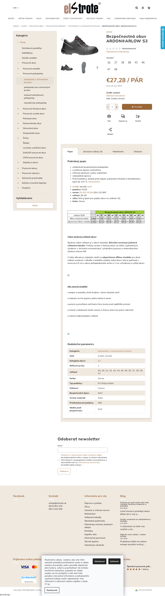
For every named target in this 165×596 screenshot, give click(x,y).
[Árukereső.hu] (29, 578)
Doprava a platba (93, 503)
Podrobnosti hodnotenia (117, 51)
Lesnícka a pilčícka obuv (34, 147)
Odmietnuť (100, 561)
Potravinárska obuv (32, 123)
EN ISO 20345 (86, 192)
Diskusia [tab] (138, 151)
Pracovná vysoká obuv (34, 113)
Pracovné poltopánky (33, 73)
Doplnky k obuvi (30, 162)
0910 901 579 (56, 506)
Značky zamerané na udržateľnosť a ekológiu (135, 520)
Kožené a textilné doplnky (34, 183)
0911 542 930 (56, 509)
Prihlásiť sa (64, 471)
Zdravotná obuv (30, 128)
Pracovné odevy (29, 168)
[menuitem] (11, 18)
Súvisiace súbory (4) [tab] (92, 151)
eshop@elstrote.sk (57, 503)
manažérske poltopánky (35, 103)
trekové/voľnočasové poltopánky (34, 96)
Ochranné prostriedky (32, 178)
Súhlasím (114, 561)
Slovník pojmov (92, 541)
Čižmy (26, 138)
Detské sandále (29, 58)
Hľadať (35, 205)
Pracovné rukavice (31, 173)
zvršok (75, 186)
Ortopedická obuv (31, 133)
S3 (99, 361)
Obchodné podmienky (95, 521)
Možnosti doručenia (115, 95)
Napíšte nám (91, 534)
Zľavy (87, 506)
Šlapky (26, 143)
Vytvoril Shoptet (145, 590)
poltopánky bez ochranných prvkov (37, 88)
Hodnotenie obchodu (94, 545)
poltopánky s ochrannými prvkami (36, 81)
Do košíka (138, 107)
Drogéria (26, 188)
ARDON (109, 32)
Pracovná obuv (29, 63)
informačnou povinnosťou (89, 462)
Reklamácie (90, 513)
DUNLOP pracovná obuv (34, 152)
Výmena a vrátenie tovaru (97, 510)
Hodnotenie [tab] (118, 151)
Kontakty (89, 531)
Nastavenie (52, 590)
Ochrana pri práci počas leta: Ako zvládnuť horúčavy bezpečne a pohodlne (134, 504)
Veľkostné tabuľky (93, 517)
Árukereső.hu (29, 582)
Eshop (23, 42)
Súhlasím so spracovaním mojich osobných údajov (81, 455)
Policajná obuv (30, 118)
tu (48, 584)
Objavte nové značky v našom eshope (133, 535)
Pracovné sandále (31, 68)
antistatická (94, 181)
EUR (14, 8)
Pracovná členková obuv (34, 108)
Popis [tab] (70, 151)
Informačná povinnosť (95, 538)
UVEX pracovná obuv (33, 157)
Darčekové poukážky (32, 48)
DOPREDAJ (27, 53)
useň (89, 186)
